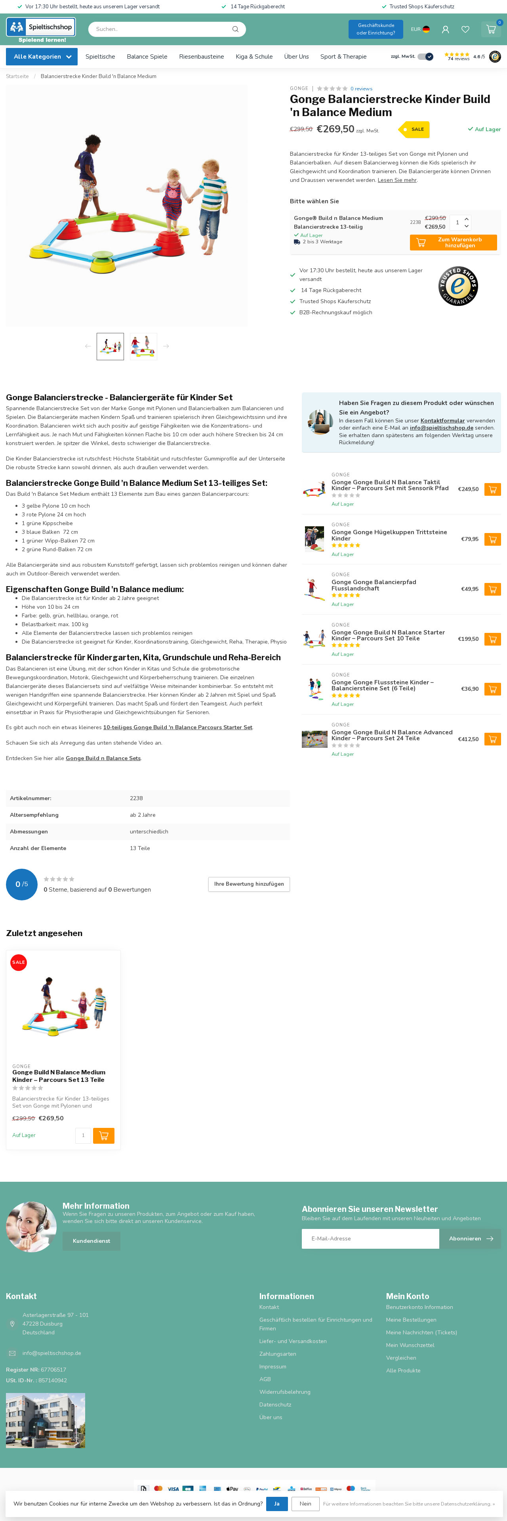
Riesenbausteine (201, 56)
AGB (265, 1379)
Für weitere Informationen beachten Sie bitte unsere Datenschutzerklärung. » (409, 1503)
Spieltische (100, 56)
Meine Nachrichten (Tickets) (421, 1332)
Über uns (296, 56)
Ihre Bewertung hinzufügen (249, 884)
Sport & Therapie (343, 56)
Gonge (299, 88)
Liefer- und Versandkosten (293, 1341)
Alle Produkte (403, 1370)
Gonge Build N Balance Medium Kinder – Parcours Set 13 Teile (58, 1076)
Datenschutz (275, 1404)
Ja (277, 1504)
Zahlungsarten (277, 1354)
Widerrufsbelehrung (285, 1392)
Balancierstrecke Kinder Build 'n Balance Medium (98, 76)
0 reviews (362, 88)
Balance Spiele (147, 56)
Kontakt (269, 1307)
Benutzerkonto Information (419, 1307)
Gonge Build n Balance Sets (103, 758)
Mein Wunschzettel (410, 1345)
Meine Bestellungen (411, 1320)
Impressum (272, 1366)
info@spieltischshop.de (441, 428)
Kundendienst (91, 1241)
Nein (305, 1504)
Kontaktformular (443, 420)
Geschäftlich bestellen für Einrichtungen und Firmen (315, 1324)
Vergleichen (401, 1358)
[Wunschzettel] (465, 29)
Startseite (17, 76)
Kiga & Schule (254, 56)
